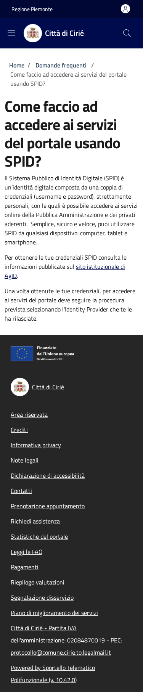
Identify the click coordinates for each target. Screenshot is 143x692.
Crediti (19, 429)
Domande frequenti (61, 65)
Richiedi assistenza (35, 521)
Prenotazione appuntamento (48, 506)
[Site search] (127, 33)
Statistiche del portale (39, 536)
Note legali (25, 460)
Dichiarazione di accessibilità (48, 475)
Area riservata (29, 414)
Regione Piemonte (32, 9)
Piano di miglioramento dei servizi (54, 612)
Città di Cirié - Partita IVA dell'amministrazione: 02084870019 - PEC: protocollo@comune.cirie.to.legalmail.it (66, 640)
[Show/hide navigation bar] (11, 33)
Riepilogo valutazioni (37, 582)
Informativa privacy (36, 445)
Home (16, 65)
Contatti (21, 490)
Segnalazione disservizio (42, 597)
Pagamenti (25, 567)
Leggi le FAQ (27, 551)
